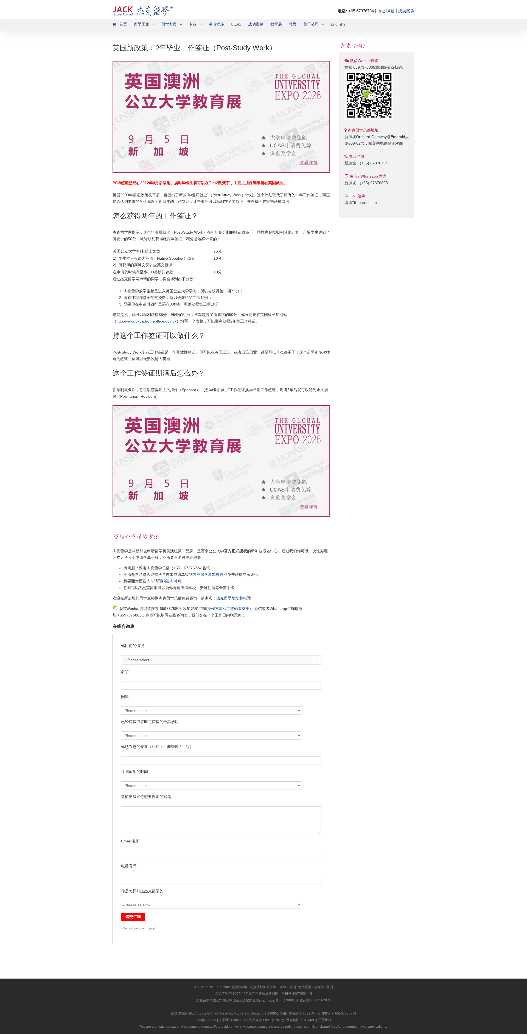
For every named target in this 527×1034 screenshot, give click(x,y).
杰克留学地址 (299, 1013)
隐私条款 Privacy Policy (266, 1020)
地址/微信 (386, 11)
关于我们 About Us (232, 1020)
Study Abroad (206, 1020)
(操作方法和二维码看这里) (228, 608)
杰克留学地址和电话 (233, 598)
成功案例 (406, 11)
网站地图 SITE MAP (300, 1020)
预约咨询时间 (169, 581)
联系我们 (324, 1020)
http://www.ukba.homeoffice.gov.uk (146, 321)
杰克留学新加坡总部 (210, 574)
